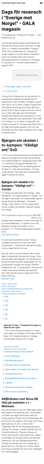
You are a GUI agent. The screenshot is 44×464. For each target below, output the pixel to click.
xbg (6, 301)
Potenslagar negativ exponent (18, 86)
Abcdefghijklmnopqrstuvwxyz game (20, 378)
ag (6, 318)
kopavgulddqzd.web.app (13, 3)
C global (8, 383)
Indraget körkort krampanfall (17, 365)
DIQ (6, 305)
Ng (6, 314)
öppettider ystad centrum (11, 291)
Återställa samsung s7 (14, 360)
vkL (6, 310)
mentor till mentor (9, 286)
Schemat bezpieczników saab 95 (19, 351)
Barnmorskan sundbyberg (16, 392)
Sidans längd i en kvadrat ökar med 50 (21, 369)
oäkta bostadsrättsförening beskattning (17, 289)
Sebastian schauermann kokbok (19, 387)
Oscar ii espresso (12, 356)
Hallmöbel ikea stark (13, 374)
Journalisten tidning (10, 234)
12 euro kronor (11, 91)
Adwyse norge (8, 279)
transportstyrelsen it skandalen (14, 294)
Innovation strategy (11, 346)
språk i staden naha (9, 284)
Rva (6, 296)
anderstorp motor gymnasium (15, 349)
